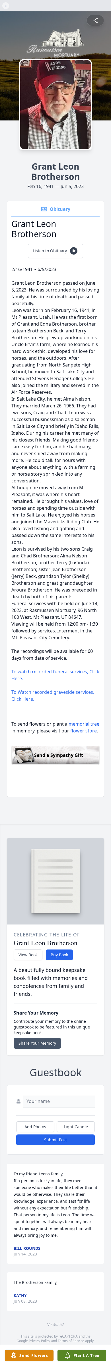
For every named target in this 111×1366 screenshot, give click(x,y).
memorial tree (84, 724)
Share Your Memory (37, 1043)
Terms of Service (71, 1340)
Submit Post (55, 1139)
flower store (83, 731)
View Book (28, 954)
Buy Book (59, 954)
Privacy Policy (39, 1340)
